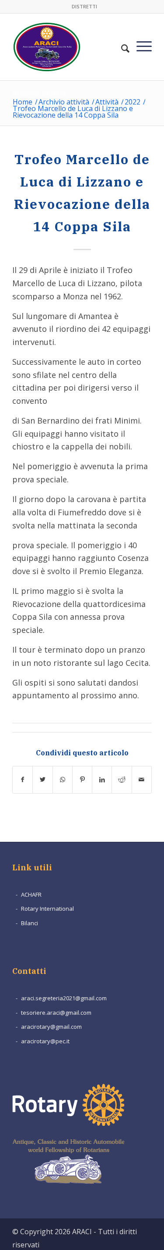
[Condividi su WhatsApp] (62, 779)
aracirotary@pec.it (45, 1041)
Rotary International (47, 908)
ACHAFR (31, 894)
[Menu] (144, 43)
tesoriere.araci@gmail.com (56, 1013)
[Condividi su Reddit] (121, 779)
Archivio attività (39, 93)
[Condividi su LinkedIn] (102, 779)
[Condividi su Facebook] (22, 779)
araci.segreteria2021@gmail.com (64, 998)
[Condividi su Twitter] (42, 779)
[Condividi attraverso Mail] (141, 779)
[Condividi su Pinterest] (82, 779)
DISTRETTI (84, 6)
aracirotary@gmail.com (51, 1027)
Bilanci (29, 923)
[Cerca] (125, 43)
